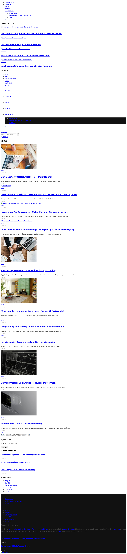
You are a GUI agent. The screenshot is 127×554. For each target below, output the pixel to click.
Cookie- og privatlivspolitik (20, 15)
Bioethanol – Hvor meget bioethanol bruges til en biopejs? (32, 311)
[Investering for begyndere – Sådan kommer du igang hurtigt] (21, 203)
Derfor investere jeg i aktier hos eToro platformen (28, 383)
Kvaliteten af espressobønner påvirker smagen (26, 66)
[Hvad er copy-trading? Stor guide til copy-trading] (19, 262)
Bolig (7, 6)
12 (5, 432)
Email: (3, 443)
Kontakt (12, 17)
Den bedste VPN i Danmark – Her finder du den (26, 177)
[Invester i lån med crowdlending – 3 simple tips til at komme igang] (16, 221)
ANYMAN (4, 132)
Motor (7, 9)
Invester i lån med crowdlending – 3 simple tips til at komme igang (38, 229)
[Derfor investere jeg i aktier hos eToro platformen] (19, 374)
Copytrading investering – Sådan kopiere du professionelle (32, 326)
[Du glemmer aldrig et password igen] (13, 38)
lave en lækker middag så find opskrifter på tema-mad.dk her (28, 529)
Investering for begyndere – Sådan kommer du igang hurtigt (34, 212)
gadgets (117, 529)
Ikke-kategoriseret (11, 79)
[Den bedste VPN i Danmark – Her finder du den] (19, 168)
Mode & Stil (9, 2)
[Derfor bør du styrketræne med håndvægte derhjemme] (19, 27)
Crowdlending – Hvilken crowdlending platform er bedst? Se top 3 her (39, 194)
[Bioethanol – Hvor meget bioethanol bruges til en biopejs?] (19, 302)
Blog (6, 74)
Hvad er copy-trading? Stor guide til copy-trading (28, 270)
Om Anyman (9, 11)
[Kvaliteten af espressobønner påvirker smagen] (16, 60)
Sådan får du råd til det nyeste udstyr (22, 423)
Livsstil (8, 4)
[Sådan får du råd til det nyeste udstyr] (19, 415)
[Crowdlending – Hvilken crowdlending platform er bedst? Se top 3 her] (6, 186)
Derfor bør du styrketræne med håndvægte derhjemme (31, 33)
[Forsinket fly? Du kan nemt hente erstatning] (16, 49)
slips (59, 531)
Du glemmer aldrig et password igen (21, 44)
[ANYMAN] (4, 552)
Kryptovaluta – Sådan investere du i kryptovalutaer (28, 342)
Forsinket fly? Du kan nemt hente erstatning (25, 55)
